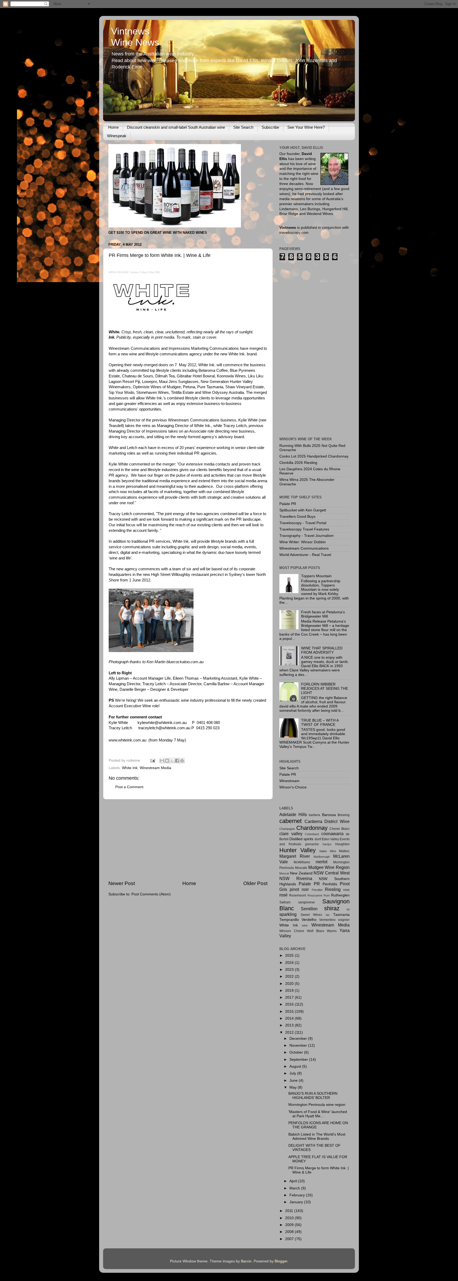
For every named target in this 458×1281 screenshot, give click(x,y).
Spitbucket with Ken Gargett (302, 510)
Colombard (312, 834)
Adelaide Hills (293, 814)
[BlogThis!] (167, 760)
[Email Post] (152, 760)
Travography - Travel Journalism (306, 536)
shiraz (332, 908)
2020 (290, 984)
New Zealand (301, 873)
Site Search (243, 127)
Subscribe (270, 127)
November (298, 1045)
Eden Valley (330, 839)
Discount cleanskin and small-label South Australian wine (176, 127)
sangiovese (306, 902)
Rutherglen (340, 895)
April (293, 1181)
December (298, 1039)
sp (348, 909)
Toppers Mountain (316, 576)
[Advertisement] (188, 839)
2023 (290, 970)
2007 (290, 1239)
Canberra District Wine (327, 821)
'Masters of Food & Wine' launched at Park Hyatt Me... (317, 1114)
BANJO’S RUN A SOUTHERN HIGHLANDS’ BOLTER (312, 1096)
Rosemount (297, 895)
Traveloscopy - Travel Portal (302, 523)
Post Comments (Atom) (151, 894)
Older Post (255, 883)
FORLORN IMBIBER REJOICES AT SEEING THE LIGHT (324, 688)
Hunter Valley (297, 850)
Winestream (289, 781)
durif (318, 839)
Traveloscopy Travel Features (304, 529)
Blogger (281, 1261)
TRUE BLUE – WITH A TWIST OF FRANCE (319, 722)
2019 (290, 991)
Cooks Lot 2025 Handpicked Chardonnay (314, 456)
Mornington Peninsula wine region (316, 1105)
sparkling (288, 914)
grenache (312, 844)
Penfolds (330, 884)
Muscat (284, 873)
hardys (327, 844)
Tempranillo (289, 920)
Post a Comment (129, 787)
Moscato (301, 868)
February (297, 1195)
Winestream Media (155, 768)
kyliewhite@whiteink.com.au (162, 723)
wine (305, 925)
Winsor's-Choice (293, 787)
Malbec (344, 851)
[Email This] (162, 760)
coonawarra (332, 833)
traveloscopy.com (294, 233)
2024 (290, 963)
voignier (344, 920)
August (295, 1066)
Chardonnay (312, 828)
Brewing (344, 815)
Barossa (329, 815)
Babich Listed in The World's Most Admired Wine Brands (316, 1136)
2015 (290, 1011)
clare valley (290, 833)
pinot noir (299, 889)
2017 (290, 997)
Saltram (284, 902)
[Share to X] (172, 760)
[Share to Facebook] (177, 760)
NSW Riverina (295, 878)
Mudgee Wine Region (329, 867)
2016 (290, 1004)
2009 (290, 1225)
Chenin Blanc (339, 829)
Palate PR (287, 504)
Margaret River (294, 856)
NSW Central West (332, 872)
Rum (327, 895)
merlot (321, 861)
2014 (290, 1018)
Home (113, 127)
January (296, 1202)
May (293, 1087)
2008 (290, 1232)
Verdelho (309, 920)
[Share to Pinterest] (182, 760)
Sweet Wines (311, 915)
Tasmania (341, 915)
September (299, 1060)
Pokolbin (317, 889)
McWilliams (302, 862)
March (295, 1188)
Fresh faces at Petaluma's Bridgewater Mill (323, 614)
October (296, 1052)
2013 (290, 1025)
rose (346, 890)
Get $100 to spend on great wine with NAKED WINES (157, 233)
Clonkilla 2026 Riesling (298, 463)
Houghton (342, 844)
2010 (290, 1218)
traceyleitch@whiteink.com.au (164, 728)
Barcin (246, 1261)
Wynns (332, 931)
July (293, 1073)
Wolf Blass (315, 931)
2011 (289, 1211)
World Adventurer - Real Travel (305, 555)
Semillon (309, 908)
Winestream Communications (304, 548)
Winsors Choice (291, 931)
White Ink (130, 768)
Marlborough (322, 856)
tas (328, 914)
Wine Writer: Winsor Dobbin (302, 542)
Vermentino (327, 920)
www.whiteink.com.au (127, 740)
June (294, 1080)
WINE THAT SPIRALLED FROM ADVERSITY (321, 650)
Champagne (287, 828)
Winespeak (116, 135)
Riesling (333, 889)
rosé (283, 894)
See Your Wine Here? (306, 127)
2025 (290, 955)
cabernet (290, 821)
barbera (314, 815)
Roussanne (314, 895)
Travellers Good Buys (297, 517)
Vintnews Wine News (135, 37)
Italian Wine (327, 851)
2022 (290, 976)
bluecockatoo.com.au (185, 662)
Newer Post (121, 883)
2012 (290, 1032)
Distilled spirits (301, 839)
